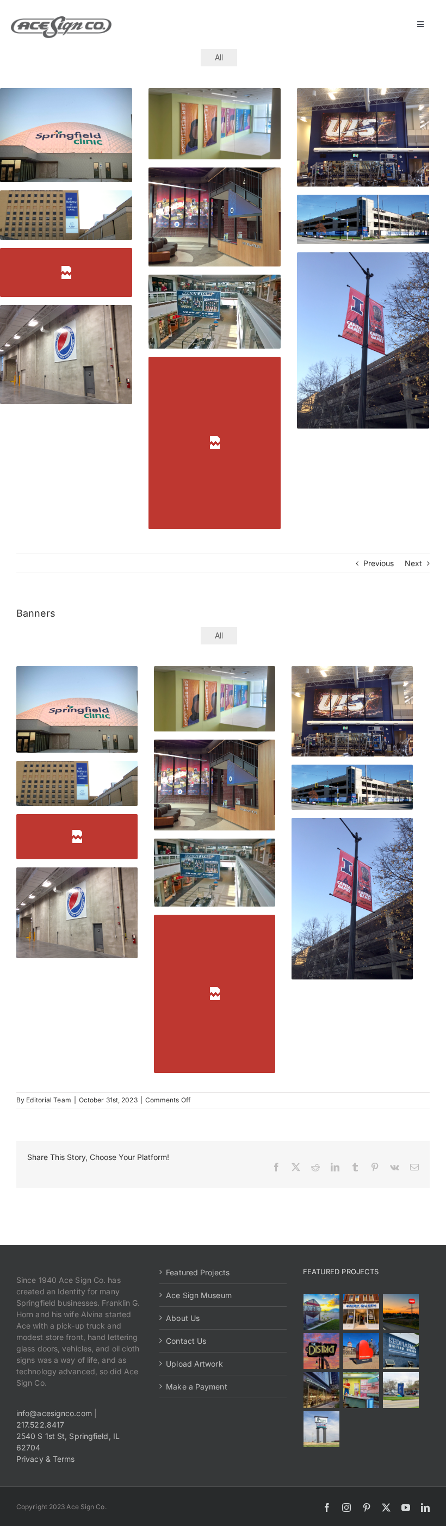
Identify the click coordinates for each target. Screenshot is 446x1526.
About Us (183, 1318)
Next (413, 563)
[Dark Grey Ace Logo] (61, 19)
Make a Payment (196, 1386)
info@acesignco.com (54, 1413)
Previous (378, 563)
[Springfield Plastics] (321, 1429)
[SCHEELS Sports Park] (321, 1311)
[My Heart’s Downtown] (361, 1350)
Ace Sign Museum (199, 1295)
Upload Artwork (194, 1363)
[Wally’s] (401, 1311)
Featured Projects (198, 1272)
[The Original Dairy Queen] (361, 1311)
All (219, 57)
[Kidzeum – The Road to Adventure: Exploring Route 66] (361, 1390)
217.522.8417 (40, 1424)
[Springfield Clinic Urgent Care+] (401, 1390)
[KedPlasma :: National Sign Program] (401, 1350)
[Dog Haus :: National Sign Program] (321, 1390)
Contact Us (186, 1340)
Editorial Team (48, 1100)
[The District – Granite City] (321, 1350)
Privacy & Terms (45, 1458)
